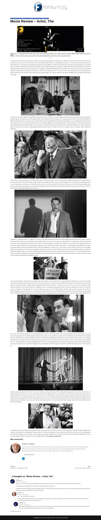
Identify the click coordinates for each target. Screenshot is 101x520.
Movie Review (45, 18)
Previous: (18, 467)
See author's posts (29, 454)
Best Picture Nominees (27, 18)
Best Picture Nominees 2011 (37, 18)
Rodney (19, 492)
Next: (83, 467)
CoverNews (58, 517)
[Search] (91, 16)
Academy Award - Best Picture (16, 18)
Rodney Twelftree (28, 444)
